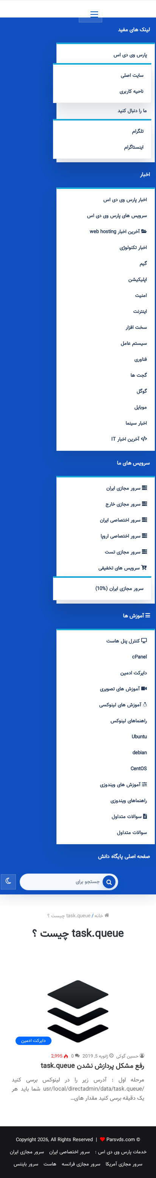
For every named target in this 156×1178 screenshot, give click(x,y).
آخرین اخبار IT (126, 439)
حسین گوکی (127, 1056)
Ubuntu (139, 737)
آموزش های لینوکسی (121, 705)
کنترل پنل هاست (123, 641)
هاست (50, 1164)
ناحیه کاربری (132, 91)
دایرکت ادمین (133, 673)
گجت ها (139, 375)
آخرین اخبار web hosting (115, 232)
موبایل (140, 407)
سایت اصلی (132, 75)
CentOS (139, 769)
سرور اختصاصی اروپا (121, 536)
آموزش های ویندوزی (121, 785)
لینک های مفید (134, 30)
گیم (143, 264)
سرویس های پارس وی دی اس (117, 216)
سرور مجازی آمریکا (124, 1164)
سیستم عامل (134, 343)
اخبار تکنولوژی (133, 248)
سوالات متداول (127, 817)
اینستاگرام (134, 147)
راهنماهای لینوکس (129, 721)
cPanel (139, 657)
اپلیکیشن (137, 280)
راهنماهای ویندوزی (129, 801)
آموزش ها (134, 616)
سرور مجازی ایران (124, 488)
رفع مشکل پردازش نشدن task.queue (92, 1066)
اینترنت (140, 312)
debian (140, 753)
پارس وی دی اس (130, 55)
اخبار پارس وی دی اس (125, 200)
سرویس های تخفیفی (119, 568)
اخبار (145, 175)
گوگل (142, 391)
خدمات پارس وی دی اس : (121, 1152)
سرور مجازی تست (123, 552)
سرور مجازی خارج (124, 504)
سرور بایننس (26, 1164)
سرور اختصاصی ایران (121, 520)
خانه (100, 916)
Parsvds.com (120, 1140)
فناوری (140, 359)
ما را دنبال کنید (132, 111)
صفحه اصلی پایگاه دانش (124, 857)
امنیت (141, 296)
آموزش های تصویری (120, 689)
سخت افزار (136, 327)
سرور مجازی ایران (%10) (119, 589)
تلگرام (138, 131)
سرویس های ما (133, 463)
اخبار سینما (136, 423)
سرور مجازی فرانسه (81, 1164)
